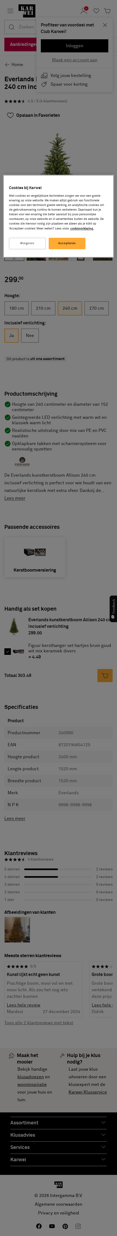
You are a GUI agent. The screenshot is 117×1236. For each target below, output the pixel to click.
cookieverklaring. (82, 228)
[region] (58, 216)
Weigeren (27, 243)
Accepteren (67, 243)
